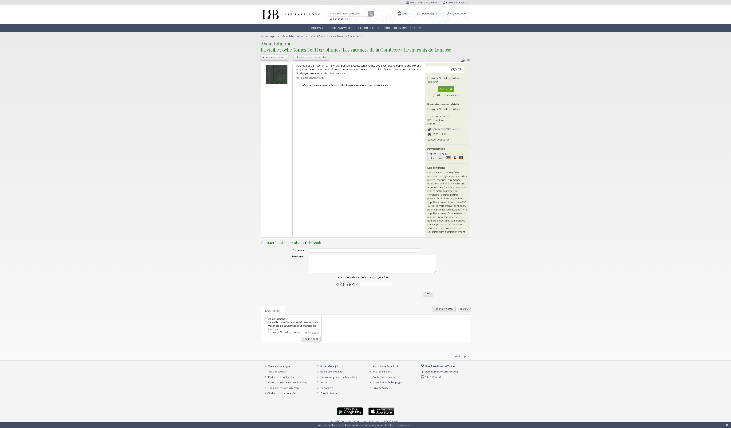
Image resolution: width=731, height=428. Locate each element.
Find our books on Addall (282, 393)
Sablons (432, 82)
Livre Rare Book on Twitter (440, 366)
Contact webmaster (383, 377)
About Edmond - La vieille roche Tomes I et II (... (337, 36)
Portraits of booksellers (281, 377)
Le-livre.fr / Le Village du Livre (444, 78)
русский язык (390, 421)
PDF (468, 60)
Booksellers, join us (331, 366)
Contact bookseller (438, 139)
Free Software (329, 393)
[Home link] (290, 14)
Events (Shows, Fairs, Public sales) (287, 382)
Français (374, 421)
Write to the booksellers (423, 2)
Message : (298, 256)
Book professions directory (403, 28)
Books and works (340, 28)
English (335, 421)
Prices (324, 382)
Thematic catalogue (278, 366)
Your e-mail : (299, 250)
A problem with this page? (387, 382)
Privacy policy (380, 388)
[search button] (371, 14)
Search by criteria (339, 18)
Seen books (272, 311)
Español (346, 421)
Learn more (403, 424)
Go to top (460, 356)
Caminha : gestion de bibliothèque (340, 377)
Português (360, 421)
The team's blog (381, 371)
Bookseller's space (457, 2)
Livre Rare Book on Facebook (442, 371)
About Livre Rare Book (385, 366)
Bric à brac (327, 388)
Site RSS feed (433, 377)
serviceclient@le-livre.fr (445, 129)
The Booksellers (368, 28)
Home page (316, 28)
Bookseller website (331, 371)
